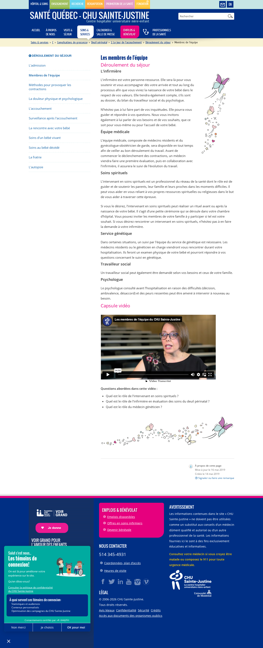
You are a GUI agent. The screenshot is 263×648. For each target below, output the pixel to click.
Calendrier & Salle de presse (106, 32)
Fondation (142, 4)
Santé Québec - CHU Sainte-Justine (89, 15)
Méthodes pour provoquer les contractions (50, 87)
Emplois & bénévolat (129, 32)
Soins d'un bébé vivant (45, 138)
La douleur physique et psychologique (56, 99)
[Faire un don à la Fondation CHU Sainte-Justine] (49, 517)
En (230, 4)
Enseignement (59, 4)
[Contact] (222, 4)
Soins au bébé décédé (44, 148)
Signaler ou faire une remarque (216, 478)
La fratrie (35, 157)
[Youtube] (129, 582)
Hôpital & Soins (39, 4)
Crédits (156, 610)
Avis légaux (106, 610)
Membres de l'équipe (44, 75)
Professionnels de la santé (161, 32)
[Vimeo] (146, 582)
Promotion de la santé (119, 4)
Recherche (77, 4)
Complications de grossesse (72, 42)
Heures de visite (115, 571)
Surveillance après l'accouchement (53, 118)
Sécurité (143, 610)
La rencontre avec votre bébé (49, 128)
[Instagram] (138, 582)
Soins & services (85, 32)
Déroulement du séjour (158, 42)
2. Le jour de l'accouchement (126, 42)
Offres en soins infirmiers (124, 523)
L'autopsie (36, 167)
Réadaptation (95, 4)
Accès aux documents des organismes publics (130, 616)
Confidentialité (126, 610)
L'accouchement (40, 109)
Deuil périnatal (99, 42)
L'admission (37, 65)
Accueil (36, 30)
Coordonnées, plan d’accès (122, 563)
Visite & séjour (68, 32)
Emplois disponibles (121, 517)
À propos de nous (51, 32)
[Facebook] (103, 582)
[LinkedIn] (120, 582)
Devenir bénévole (119, 530)
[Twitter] (112, 582)
